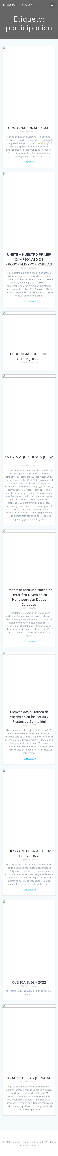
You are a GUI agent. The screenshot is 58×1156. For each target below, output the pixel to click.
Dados (18, 5)
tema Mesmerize (31, 1145)
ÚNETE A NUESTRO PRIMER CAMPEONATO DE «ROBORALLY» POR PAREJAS (29, 259)
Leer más (29, 161)
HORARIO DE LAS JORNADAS (29, 1078)
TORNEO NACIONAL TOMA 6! (29, 128)
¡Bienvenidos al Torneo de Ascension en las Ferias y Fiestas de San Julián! (29, 717)
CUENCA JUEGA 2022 (29, 982)
